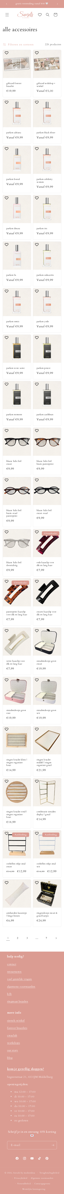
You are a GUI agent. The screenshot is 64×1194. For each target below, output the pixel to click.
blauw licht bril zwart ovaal (44, 512)
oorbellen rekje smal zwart (16, 865)
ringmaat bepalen (17, 1001)
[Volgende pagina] (56, 938)
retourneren (14, 971)
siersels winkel (16, 1020)
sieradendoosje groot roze (16, 711)
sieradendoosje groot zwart (46, 662)
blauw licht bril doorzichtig (14, 564)
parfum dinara (13, 228)
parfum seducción (45, 275)
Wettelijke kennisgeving (33, 1189)
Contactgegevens (42, 1183)
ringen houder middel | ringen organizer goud (44, 762)
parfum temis (12, 321)
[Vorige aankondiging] (6, 4)
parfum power (43, 368)
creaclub (12, 1035)
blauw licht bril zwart (14, 462)
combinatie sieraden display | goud (46, 813)
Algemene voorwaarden (42, 1178)
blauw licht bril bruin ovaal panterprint (14, 513)
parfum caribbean (45, 414)
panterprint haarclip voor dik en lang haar (16, 613)
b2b (9, 994)
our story (12, 1050)
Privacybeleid (20, 1178)
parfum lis (11, 275)
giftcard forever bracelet (14, 85)
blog (9, 1058)
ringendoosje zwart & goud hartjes (47, 914)
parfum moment (14, 414)
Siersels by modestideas (24, 1172)
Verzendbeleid (24, 1183)
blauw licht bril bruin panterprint (45, 462)
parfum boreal (13, 179)
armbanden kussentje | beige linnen (16, 914)
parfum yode (43, 321)
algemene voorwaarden (21, 986)
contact (11, 964)
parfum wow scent (15, 368)
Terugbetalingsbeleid (49, 1172)
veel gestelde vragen (19, 979)
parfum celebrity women (45, 180)
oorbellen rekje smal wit (46, 865)
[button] (7, 15)
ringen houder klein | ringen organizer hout (16, 762)
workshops (13, 1043)
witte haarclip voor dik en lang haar (15, 662)
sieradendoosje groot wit (46, 711)
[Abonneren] (53, 1145)
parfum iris (42, 228)
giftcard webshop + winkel (46, 85)
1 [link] (8, 938)
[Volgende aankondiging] (57, 4)
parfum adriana (13, 132)
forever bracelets (17, 1028)
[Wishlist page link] (40, 14)
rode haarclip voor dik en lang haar (45, 564)
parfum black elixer (46, 132)
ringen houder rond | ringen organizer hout (16, 814)
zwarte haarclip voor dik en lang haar (46, 613)
